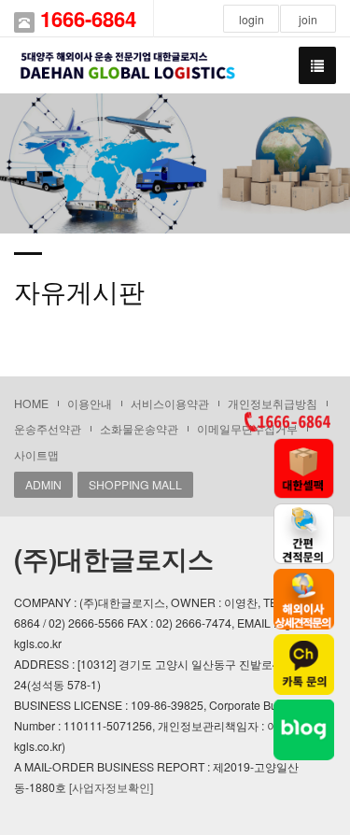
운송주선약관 (47, 428)
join (308, 19)
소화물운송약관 (139, 428)
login (251, 19)
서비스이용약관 (170, 403)
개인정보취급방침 (272, 403)
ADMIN (43, 484)
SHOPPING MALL (135, 484)
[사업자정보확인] (111, 787)
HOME (31, 403)
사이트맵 (36, 454)
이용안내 (89, 403)
